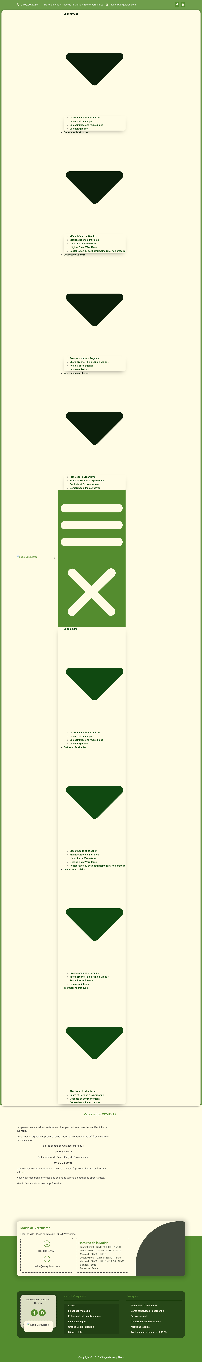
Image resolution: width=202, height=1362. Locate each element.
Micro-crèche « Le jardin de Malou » (89, 362)
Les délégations (79, 128)
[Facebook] (183, 4)
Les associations (79, 369)
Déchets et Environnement (85, 484)
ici (23, 1172)
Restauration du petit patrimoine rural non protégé (98, 251)
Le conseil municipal (81, 121)
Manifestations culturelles (84, 239)
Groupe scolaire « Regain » (84, 358)
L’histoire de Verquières (83, 243)
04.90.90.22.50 (46, 1250)
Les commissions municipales (86, 125)
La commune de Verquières (85, 117)
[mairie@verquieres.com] (47, 1259)
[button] (55, 558)
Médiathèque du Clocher (83, 236)
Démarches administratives (85, 488)
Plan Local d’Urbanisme (83, 476)
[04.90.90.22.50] (47, 1243)
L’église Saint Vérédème (83, 247)
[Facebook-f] (177, 4)
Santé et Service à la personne (87, 480)
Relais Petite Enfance (81, 365)
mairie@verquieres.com (47, 1266)
